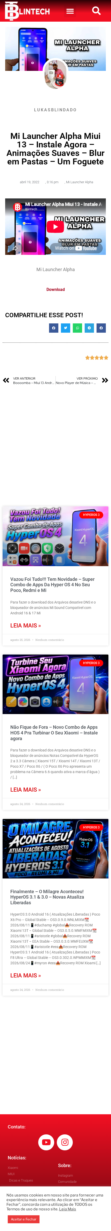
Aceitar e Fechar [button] (23, 1219)
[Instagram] (65, 1142)
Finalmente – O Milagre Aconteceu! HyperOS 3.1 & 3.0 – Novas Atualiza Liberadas (47, 897)
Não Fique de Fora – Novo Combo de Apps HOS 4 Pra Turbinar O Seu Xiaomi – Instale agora (54, 732)
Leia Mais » (25, 625)
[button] (70, 11)
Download (55, 289)
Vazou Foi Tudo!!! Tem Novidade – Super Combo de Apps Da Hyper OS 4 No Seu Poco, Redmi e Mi (52, 584)
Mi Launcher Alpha (79, 182)
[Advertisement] (55, 445)
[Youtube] (46, 1142)
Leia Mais (67, 1209)
